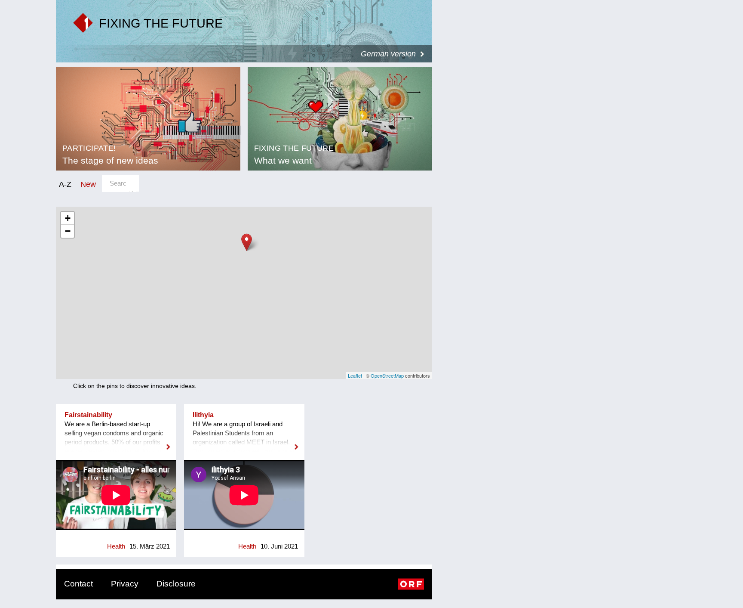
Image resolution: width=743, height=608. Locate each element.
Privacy (124, 583)
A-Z (65, 184)
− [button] (68, 231)
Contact (78, 583)
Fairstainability (88, 415)
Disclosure (176, 583)
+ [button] (68, 218)
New (88, 184)
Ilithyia (203, 415)
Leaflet (355, 375)
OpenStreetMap (387, 375)
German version (388, 54)
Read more (116, 441)
